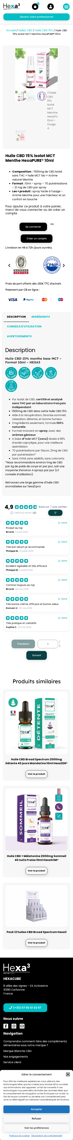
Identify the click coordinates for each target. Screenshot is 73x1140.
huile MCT (31, 439)
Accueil (11, 30)
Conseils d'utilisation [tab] (24, 326)
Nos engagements (15, 1057)
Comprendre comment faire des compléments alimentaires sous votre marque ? (35, 1043)
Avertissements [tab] (19, 336)
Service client (12, 1062)
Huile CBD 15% (44, 30)
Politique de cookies (19, 1135)
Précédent (23, 643)
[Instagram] (14, 1026)
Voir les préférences (36, 1127)
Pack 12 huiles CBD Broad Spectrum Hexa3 (37, 932)
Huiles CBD (25, 30)
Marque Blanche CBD (17, 1051)
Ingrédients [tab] (40, 317)
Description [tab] (16, 317)
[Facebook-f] (5, 1026)
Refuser (36, 1118)
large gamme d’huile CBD (42, 482)
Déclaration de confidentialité (46, 1135)
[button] (68, 1074)
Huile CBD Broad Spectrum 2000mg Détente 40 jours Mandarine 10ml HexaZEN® (36, 761)
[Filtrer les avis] (55, 513)
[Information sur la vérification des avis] (12, 512)
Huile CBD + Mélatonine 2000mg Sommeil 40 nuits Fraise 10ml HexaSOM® (36, 858)
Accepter (36, 1109)
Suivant (36, 655)
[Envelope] (22, 1026)
